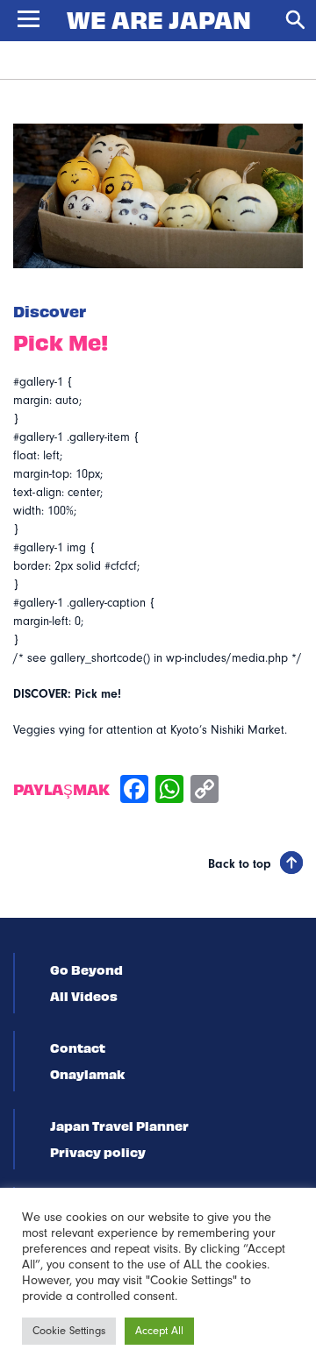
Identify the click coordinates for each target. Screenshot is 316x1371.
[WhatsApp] (169, 791)
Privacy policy (98, 1152)
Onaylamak (87, 1074)
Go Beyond (86, 969)
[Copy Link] (204, 791)
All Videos (84, 996)
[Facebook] (134, 791)
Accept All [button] (159, 1331)
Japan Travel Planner (119, 1125)
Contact (77, 1047)
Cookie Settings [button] (68, 1331)
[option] (158, 196)
